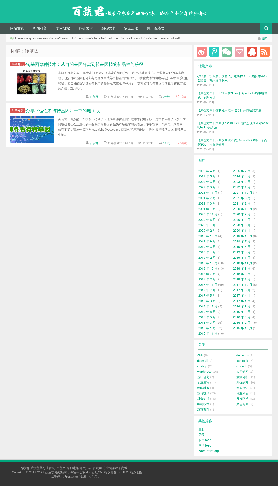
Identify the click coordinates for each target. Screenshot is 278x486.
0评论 (166, 96)
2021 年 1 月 (207, 208)
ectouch (241, 366)
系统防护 (242, 398)
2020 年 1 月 (241, 230)
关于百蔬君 (155, 28)
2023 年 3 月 (241, 181)
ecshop (202, 366)
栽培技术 (203, 393)
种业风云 (242, 393)
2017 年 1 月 (241, 301)
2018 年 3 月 (241, 273)
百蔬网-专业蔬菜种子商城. (110, 468)
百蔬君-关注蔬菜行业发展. (38, 468)
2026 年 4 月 (207, 171)
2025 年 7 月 (241, 171)
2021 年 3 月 (207, 203)
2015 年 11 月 (207, 333)
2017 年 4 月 (241, 295)
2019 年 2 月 (207, 257)
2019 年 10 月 (242, 236)
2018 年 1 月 (241, 279)
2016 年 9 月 (241, 306)
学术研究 (63, 28)
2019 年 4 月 (207, 252)
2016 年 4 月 (241, 317)
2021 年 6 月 (241, 198)
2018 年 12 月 (207, 263)
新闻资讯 (242, 387)
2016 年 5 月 (207, 317)
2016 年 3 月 (207, 322)
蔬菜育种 (203, 409)
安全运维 (131, 28)
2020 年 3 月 (241, 225)
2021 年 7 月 (207, 198)
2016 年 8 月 (207, 311)
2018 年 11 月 (242, 263)
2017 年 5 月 (207, 295)
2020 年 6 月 (207, 219)
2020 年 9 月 (241, 214)
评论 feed (204, 445)
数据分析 (242, 377)
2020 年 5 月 (241, 219)
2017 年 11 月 (207, 284)
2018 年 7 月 (207, 273)
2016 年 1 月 (207, 328)
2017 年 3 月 (207, 301)
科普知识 (18, 64)
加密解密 (242, 371)
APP (200, 355)
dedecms (242, 355)
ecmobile (242, 360)
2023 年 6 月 (207, 181)
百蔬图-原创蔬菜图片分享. (74, 468)
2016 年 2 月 (241, 322)
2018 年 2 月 (207, 279)
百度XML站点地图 (104, 472)
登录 (265, 38)
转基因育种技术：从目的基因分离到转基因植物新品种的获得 (84, 64)
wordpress (204, 371)
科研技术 (86, 28)
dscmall (202, 360)
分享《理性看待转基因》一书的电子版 (63, 110)
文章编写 (203, 382)
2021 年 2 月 (241, 203)
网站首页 (17, 28)
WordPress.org (208, 451)
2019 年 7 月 (241, 241)
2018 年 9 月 (241, 268)
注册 (201, 429)
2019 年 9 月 (207, 241)
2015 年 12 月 (242, 328)
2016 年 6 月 (241, 311)
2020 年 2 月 (207, 230)
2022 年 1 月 (241, 187)
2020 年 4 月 (207, 225)
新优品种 (242, 382)
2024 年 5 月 (207, 176)
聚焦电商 (242, 404)
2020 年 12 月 (242, 208)
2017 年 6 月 (241, 290)
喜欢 (183, 96)
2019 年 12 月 (207, 236)
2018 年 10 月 (207, 268)
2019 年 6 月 (207, 246)
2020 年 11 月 (207, 214)
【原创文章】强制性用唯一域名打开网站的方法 (229, 110)
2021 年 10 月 (242, 192)
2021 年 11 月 (207, 192)
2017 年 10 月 (242, 284)
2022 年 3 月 (207, 187)
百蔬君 (94, 96)
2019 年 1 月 (241, 257)
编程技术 (108, 28)
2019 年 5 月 (241, 246)
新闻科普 (40, 28)
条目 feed (204, 440)
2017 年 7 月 (207, 290)
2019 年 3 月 (241, 252)
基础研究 (203, 377)
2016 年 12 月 (207, 306)
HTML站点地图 (132, 472)
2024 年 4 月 (241, 176)
